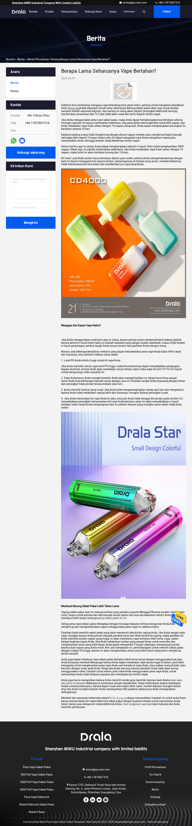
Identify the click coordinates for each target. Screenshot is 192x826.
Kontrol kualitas (155, 782)
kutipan (167, 11)
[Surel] (22, 140)
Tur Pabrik (155, 774)
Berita (21, 59)
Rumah (33, 11)
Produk (49, 11)
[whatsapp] (13, 141)
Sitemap (155, 797)
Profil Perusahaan (155, 767)
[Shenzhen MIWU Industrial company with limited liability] (19, 11)
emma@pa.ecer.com (135, 2)
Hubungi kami (93, 11)
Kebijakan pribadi (155, 804)
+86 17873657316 (169, 2)
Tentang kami (69, 11)
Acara (112, 11)
